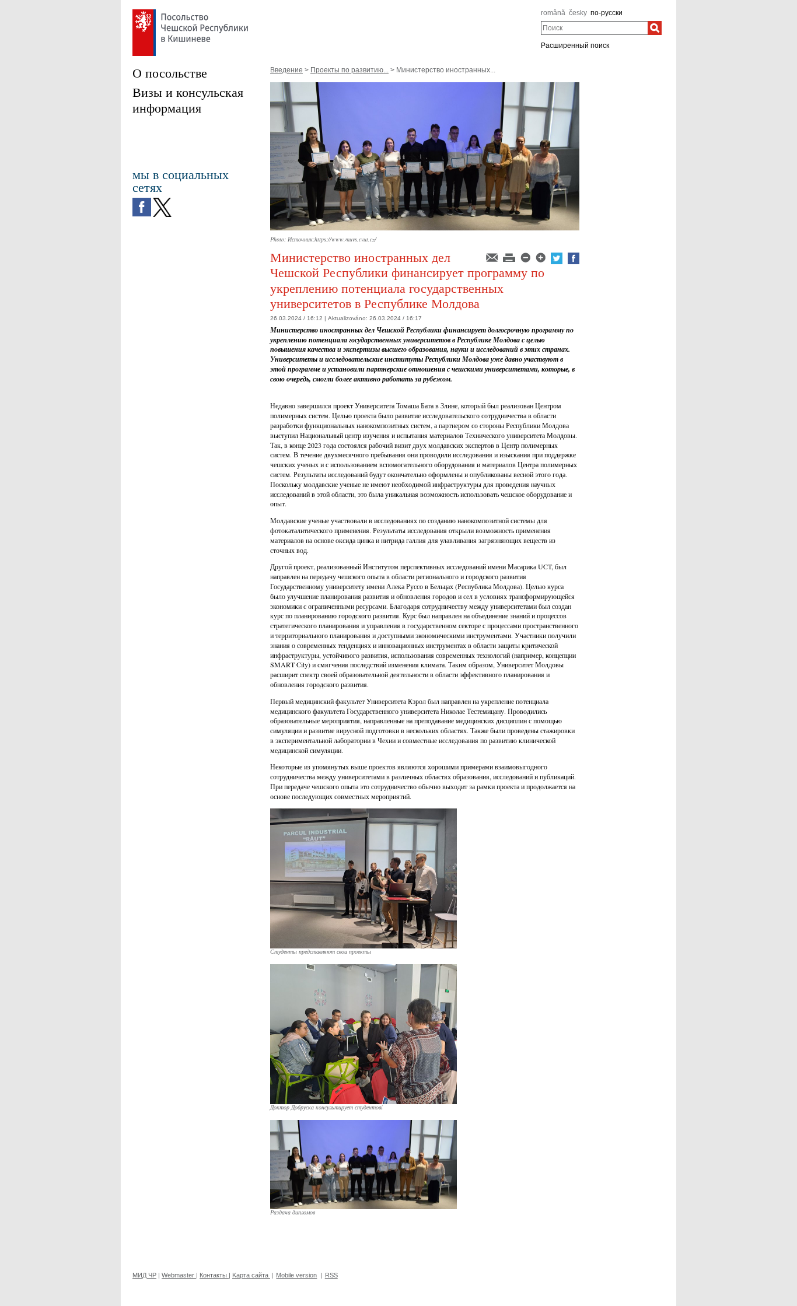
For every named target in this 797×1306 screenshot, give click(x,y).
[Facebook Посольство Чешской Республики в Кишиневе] (141, 201)
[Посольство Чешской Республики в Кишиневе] (190, 12)
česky (578, 13)
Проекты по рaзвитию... (349, 70)
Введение (286, 70)
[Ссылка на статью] (492, 257)
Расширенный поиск (575, 45)
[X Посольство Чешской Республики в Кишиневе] (162, 201)
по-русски (606, 13)
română (553, 13)
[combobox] (594, 28)
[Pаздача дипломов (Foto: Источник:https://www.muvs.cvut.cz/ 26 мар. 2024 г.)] (363, 1124)
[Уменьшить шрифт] (526, 257)
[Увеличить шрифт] (541, 257)
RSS (331, 1275)
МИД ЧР (144, 1275)
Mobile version (296, 1275)
